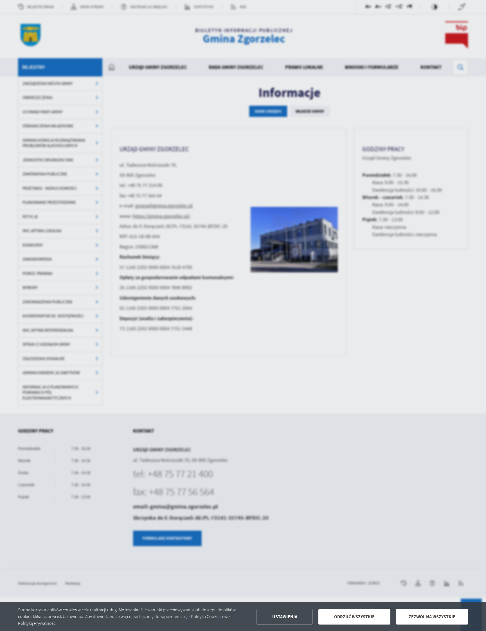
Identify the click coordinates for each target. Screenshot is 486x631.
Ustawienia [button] (284, 617)
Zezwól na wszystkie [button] (432, 617)
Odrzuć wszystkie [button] (354, 617)
